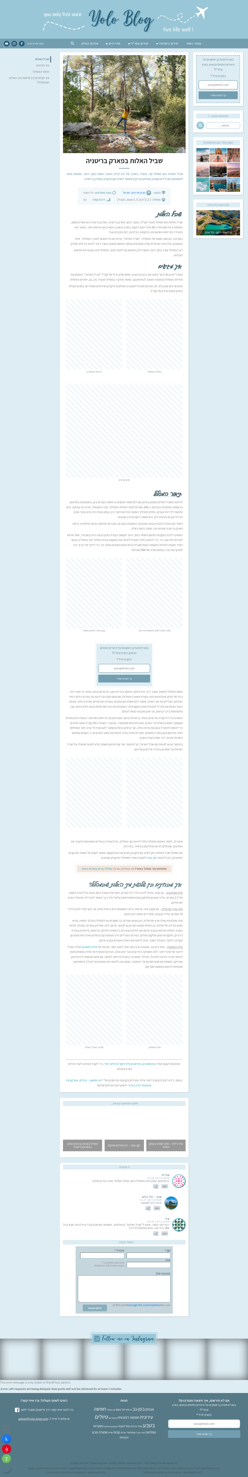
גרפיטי (128, 1409)
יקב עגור (152, 858)
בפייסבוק (136, 1064)
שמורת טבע (100, 1432)
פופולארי (131, 1432)
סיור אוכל (140, 1432)
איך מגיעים (42, 65)
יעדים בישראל (169, 43)
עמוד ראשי (194, 43)
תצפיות (124, 1437)
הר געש (120, 1409)
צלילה (123, 1432)
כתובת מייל (218, 76)
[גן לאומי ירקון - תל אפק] (218, 213)
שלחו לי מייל (59, 1419)
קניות (116, 1432)
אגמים (149, 1409)
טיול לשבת (124, 1426)
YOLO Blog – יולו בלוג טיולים (141, 1463)
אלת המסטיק (89, 947)
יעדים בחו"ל (140, 43)
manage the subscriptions (144, 1305)
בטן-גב (139, 1409)
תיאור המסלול (41, 72)
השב (164, 1186)
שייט (110, 1432)
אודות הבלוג (89, 43)
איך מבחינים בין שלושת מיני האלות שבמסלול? (29, 80)
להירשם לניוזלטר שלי (116, 1064)
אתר (167, 1260)
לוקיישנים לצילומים (111, 1426)
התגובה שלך (162, 1273)
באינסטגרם (149, 1064)
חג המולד (111, 1409)
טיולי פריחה (136, 1426)
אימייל (119, 1250)
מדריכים (115, 43)
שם (167, 1250)
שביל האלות (42, 59)
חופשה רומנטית (128, 1417)
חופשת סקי (113, 1418)
